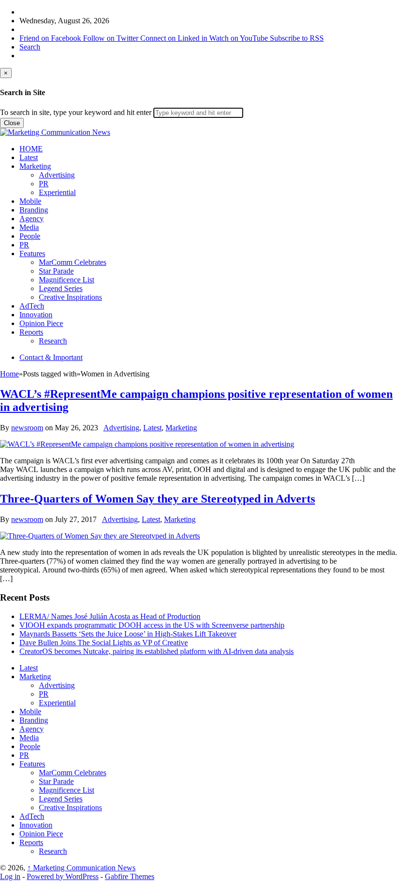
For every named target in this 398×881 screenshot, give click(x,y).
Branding (33, 210)
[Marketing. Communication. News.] (55, 132)
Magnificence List (66, 280)
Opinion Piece (41, 323)
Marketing (35, 166)
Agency (31, 218)
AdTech (31, 306)
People (29, 236)
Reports (31, 332)
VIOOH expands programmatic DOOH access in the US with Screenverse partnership (151, 625)
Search (29, 47)
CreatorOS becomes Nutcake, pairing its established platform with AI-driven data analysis (156, 651)
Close (12, 123)
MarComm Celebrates (72, 262)
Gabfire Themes (129, 876)
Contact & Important (51, 357)
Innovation (35, 314)
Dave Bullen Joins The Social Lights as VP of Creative (103, 642)
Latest (28, 157)
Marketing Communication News (81, 868)
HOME (31, 149)
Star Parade (56, 271)
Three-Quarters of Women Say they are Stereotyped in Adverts (157, 498)
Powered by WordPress (63, 876)
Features (32, 253)
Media (29, 227)
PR (44, 183)
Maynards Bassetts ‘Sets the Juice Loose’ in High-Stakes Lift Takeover (127, 634)
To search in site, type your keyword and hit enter (75, 112)
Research (53, 341)
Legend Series (61, 288)
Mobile (30, 201)
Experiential (57, 192)
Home (9, 374)
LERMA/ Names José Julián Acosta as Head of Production (109, 616)
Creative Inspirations (70, 297)
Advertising (57, 175)
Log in (10, 876)
